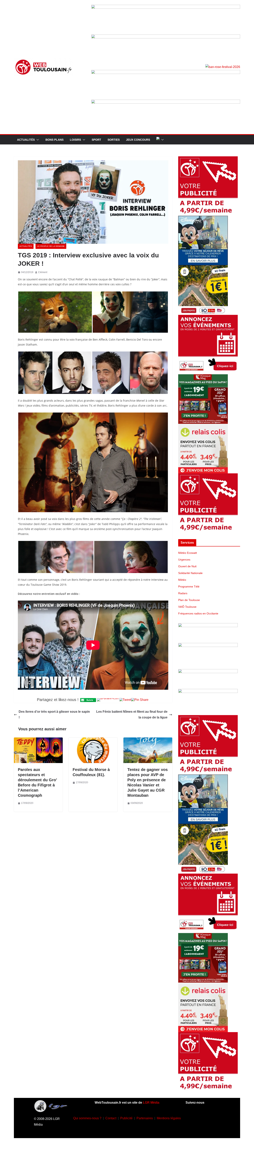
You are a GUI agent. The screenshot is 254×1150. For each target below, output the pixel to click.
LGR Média (151, 1102)
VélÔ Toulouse (187, 606)
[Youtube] (214, 1117)
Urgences (184, 559)
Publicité (126, 1118)
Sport (96, 139)
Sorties (114, 139)
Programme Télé (188, 586)
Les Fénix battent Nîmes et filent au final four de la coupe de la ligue (131, 714)
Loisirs (75, 139)
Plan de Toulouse (189, 600)
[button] (37, 139)
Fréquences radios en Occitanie (198, 613)
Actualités (26, 139)
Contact (110, 1118)
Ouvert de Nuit (187, 566)
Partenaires (145, 1118)
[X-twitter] (197, 1129)
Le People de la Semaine (51, 246)
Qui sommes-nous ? (87, 1118)
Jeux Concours (138, 139)
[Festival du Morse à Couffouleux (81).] (93, 740)
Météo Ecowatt (187, 552)
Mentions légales (169, 1118)
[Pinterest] (209, 1129)
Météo (182, 579)
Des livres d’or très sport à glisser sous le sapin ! (54, 714)
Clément (42, 272)
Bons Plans (54, 139)
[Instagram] (203, 1117)
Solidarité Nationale (190, 573)
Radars (182, 593)
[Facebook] (191, 1117)
